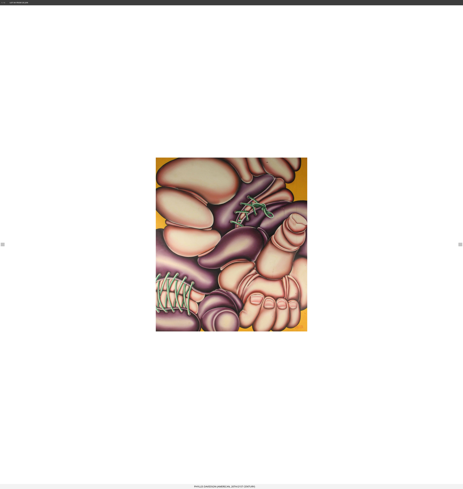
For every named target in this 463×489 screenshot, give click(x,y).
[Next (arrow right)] (459, 244)
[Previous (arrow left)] (4, 244)
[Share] (455, 2)
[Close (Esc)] (460, 2)
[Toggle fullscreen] (449, 2)
